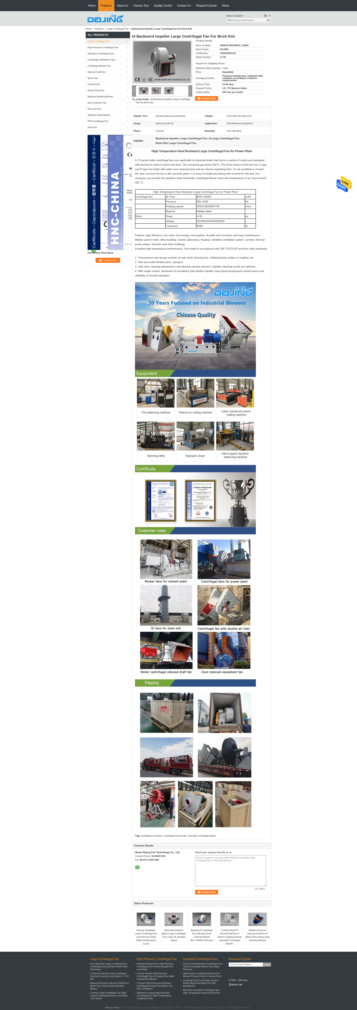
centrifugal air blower (151, 836)
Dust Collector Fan (97, 103)
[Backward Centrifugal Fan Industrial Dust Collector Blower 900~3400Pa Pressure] (202, 919)
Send (267, 964)
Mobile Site (236, 984)
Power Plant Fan (96, 90)
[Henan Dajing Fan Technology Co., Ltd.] (106, 18)
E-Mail (232, 980)
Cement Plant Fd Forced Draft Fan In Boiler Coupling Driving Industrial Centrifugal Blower (230, 937)
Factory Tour (141, 5)
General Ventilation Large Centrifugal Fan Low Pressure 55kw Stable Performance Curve (146, 937)
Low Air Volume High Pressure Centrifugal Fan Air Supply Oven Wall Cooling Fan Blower (155, 976)
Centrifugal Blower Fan (99, 66)
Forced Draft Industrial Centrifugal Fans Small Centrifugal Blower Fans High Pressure (203, 967)
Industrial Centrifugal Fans (101, 53)
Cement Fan (94, 84)
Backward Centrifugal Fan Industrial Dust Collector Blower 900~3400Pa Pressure (201, 935)
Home (92, 5)
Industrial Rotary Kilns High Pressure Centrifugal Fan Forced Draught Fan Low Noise (155, 967)
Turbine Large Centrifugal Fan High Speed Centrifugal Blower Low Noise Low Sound (109, 996)
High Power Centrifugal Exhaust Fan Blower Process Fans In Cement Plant (202, 975)
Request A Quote (206, 5)
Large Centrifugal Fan (118, 29)
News (225, 5)
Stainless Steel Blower (99, 115)
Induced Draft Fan (97, 72)
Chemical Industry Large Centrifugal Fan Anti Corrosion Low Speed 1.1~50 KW (109, 976)
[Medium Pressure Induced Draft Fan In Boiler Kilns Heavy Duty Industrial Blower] (258, 919)
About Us (122, 5)
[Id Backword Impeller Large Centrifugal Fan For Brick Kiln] (162, 62)
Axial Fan (92, 127)
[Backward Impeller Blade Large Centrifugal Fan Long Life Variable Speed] (174, 919)
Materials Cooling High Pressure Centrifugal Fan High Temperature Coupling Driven (154, 996)
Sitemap (242, 980)
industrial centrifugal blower (202, 836)
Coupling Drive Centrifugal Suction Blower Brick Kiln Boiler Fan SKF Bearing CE (200, 983)
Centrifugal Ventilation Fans (101, 59)
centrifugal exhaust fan (175, 836)
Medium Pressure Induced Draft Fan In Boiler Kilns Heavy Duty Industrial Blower (257, 935)
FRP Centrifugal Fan (98, 121)
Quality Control (163, 5)
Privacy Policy (112, 1007)
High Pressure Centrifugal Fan (103, 47)
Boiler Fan (93, 78)
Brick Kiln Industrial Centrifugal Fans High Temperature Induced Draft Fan (201, 991)
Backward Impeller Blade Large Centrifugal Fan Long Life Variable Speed (174, 935)
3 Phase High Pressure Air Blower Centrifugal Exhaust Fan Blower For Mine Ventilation (155, 986)
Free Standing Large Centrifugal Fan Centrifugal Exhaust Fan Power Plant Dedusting (108, 967)
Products (106, 5)
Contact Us (184, 5)
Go (268, 20)
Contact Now (208, 98)
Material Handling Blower (100, 96)
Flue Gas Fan (94, 109)
